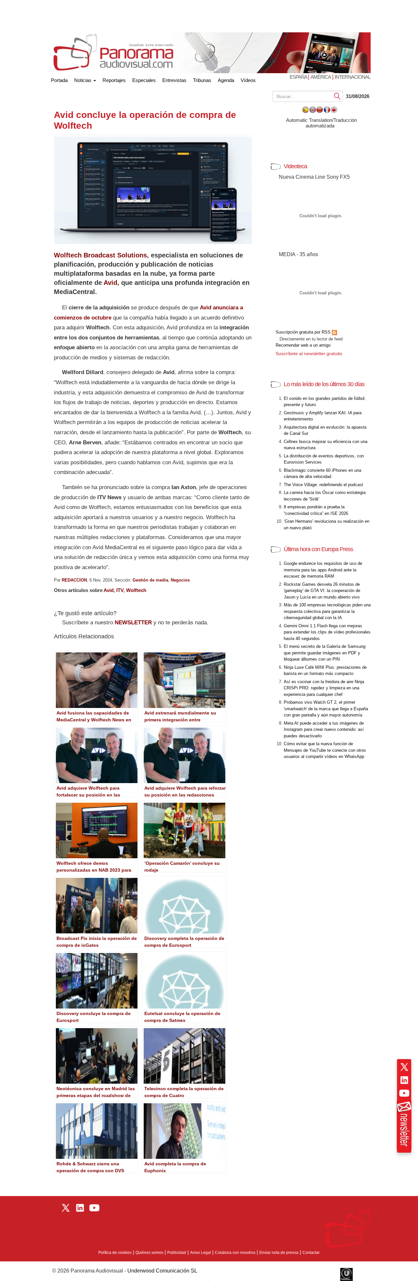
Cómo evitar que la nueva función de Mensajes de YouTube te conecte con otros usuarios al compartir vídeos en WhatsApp (325, 750)
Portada (59, 78)
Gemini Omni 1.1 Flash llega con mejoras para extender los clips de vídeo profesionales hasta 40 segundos (327, 632)
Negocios (180, 580)
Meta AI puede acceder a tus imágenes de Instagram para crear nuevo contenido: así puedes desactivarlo (324, 729)
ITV (119, 590)
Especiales (144, 80)
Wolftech (136, 590)
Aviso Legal (200, 1252)
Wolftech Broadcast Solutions (100, 255)
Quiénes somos (149, 1252)
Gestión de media (150, 580)
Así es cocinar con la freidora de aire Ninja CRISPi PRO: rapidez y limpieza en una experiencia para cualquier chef (324, 688)
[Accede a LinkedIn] (404, 1080)
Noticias (83, 80)
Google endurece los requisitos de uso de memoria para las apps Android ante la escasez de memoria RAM (323, 570)
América (321, 77)
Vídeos (248, 80)
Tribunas (202, 80)
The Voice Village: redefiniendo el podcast (323, 484)
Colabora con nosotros (235, 1252)
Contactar (311, 1252)
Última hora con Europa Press (318, 549)
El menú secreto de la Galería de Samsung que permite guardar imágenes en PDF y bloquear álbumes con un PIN (324, 653)
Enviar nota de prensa (278, 1252)
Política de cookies (115, 1252)
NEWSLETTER (133, 622)
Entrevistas (174, 80)
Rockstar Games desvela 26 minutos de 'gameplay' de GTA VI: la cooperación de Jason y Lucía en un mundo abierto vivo (322, 590)
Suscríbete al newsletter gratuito (309, 353)
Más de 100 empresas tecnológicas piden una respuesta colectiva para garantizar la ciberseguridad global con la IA (327, 611)
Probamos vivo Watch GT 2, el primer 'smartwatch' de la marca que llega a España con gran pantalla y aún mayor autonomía (326, 708)
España (299, 77)
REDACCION (74, 580)
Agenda (226, 80)
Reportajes (114, 80)
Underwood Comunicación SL (162, 1270)
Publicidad (176, 1252)
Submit (337, 96)
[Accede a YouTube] (404, 1093)
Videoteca (295, 166)
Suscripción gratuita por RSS (304, 332)
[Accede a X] (404, 1067)
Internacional (352, 77)
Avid (110, 282)
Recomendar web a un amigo (303, 345)
